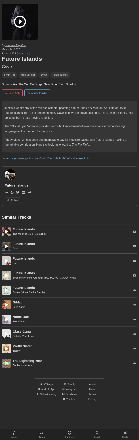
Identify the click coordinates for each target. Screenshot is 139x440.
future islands (60, 74)
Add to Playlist (39, 92)
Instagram (71, 389)
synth (44, 74)
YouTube (71, 399)
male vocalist (28, 74)
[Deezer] (29, 193)
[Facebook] (12, 193)
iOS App (48, 384)
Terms (92, 394)
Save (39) (14, 92)
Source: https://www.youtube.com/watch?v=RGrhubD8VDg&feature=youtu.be (46, 158)
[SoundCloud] (6, 193)
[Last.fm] (23, 193)
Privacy (92, 399)
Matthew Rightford (15, 45)
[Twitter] (17, 193)
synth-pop (9, 74)
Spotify (71, 384)
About (92, 384)
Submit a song (48, 394)
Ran (104, 112)
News (92, 389)
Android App (48, 389)
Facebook (71, 394)
